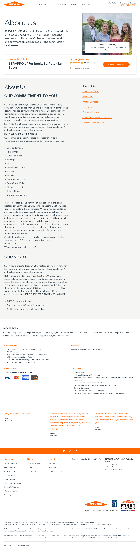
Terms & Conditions (56, 463)
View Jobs (87, 96)
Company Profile (33, 463)
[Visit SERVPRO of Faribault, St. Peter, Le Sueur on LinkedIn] (64, 451)
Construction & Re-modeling (97, 117)
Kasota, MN (123, 332)
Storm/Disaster (10, 475)
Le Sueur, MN (36, 332)
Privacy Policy (54, 467)
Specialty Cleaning (11, 487)
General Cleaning (11, 491)
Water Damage (10, 463)
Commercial (60, 4)
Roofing (7, 495)
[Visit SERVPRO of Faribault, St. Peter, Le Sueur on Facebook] (76, 451)
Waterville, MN (50, 335)
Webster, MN (67, 332)
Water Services (90, 101)
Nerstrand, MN (22, 335)
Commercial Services (93, 122)
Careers (30, 467)
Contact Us (86, 4)
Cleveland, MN (110, 332)
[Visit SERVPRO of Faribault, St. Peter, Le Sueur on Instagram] (70, 450)
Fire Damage (9, 467)
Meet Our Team (90, 91)
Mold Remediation (11, 471)
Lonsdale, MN (81, 332)
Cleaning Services (91, 112)
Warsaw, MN (8, 335)
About (73, 4)
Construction (9, 479)
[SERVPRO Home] (14, 3)
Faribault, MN (9, 332)
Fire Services (88, 107)
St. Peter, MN (22, 332)
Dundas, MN (36, 335)
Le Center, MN (95, 332)
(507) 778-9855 (128, 5)
